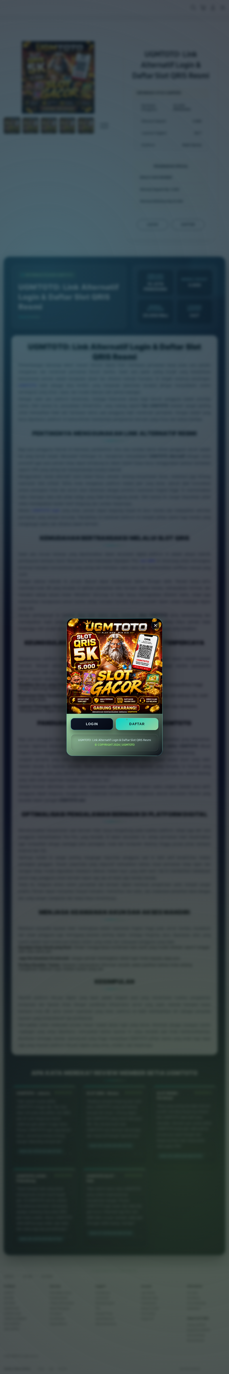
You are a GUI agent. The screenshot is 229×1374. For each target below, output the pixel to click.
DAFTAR (137, 724)
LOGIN (92, 724)
